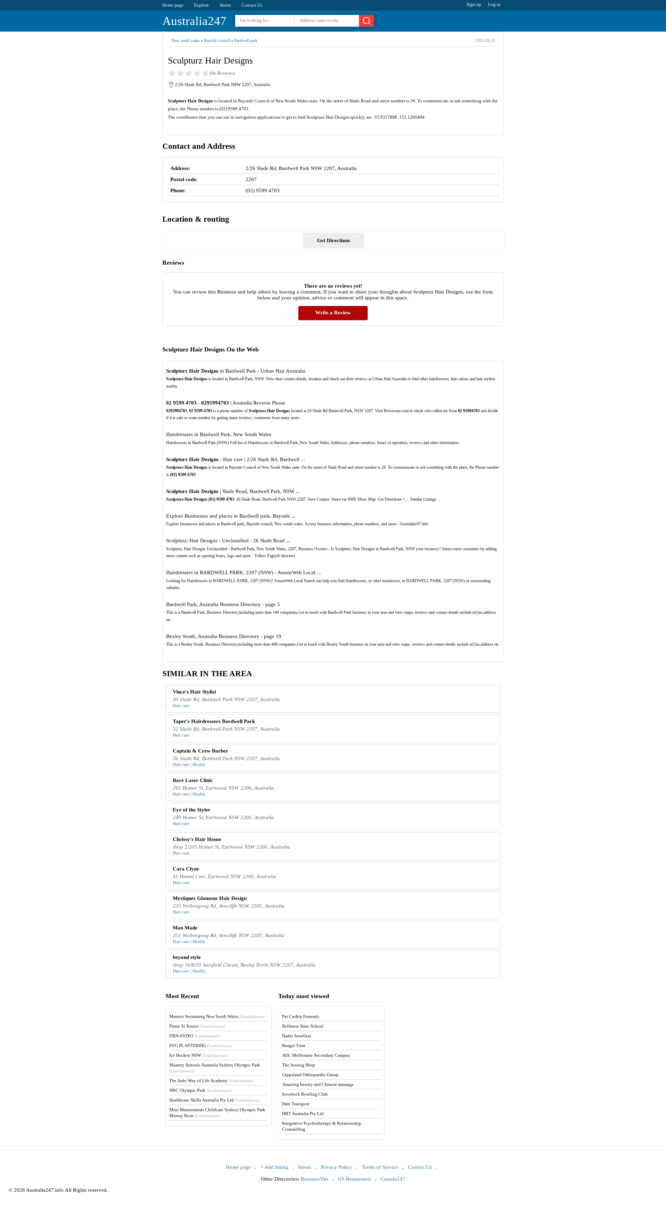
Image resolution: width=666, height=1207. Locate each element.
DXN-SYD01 (194, 1035)
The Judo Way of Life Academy (211, 1080)
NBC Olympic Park (200, 1090)
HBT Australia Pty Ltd (303, 1113)
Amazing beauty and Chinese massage (318, 1084)
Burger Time (294, 1045)
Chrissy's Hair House (197, 839)
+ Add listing (274, 1167)
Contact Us (251, 5)
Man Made (185, 927)
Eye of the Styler (192, 810)
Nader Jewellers (296, 1035)
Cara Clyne (186, 869)
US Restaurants (354, 1179)
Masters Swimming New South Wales (217, 1016)
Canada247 (393, 1179)
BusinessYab (314, 1179)
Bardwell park (245, 40)
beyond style (187, 957)
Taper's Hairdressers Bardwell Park (214, 721)
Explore (201, 5)
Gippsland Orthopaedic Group (310, 1074)
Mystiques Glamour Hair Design (210, 898)
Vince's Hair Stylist (194, 692)
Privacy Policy (336, 1167)
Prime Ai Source (197, 1026)
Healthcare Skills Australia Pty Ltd (214, 1100)
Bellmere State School (303, 1026)
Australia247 (194, 21)
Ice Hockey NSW (198, 1055)
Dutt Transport (295, 1103)
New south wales (185, 40)
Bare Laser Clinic (193, 780)
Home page (172, 5)
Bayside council (217, 40)
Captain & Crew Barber (200, 751)
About (225, 5)
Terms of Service (380, 1167)
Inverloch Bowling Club (305, 1094)
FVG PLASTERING (200, 1045)
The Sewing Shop (298, 1065)
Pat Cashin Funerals (300, 1016)
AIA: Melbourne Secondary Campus (316, 1055)
